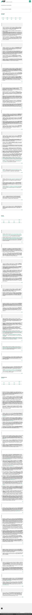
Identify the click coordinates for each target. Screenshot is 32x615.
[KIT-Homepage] (3, 1)
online (5, 438)
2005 (20, 19)
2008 (7, 19)
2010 (19, 221)
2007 (11, 19)
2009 (3, 19)
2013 (3, 221)
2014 (19, 219)
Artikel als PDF (11, 420)
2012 (9, 221)
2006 (15, 19)
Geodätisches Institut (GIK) (6, 5)
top (22, 501)
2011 (14, 221)
